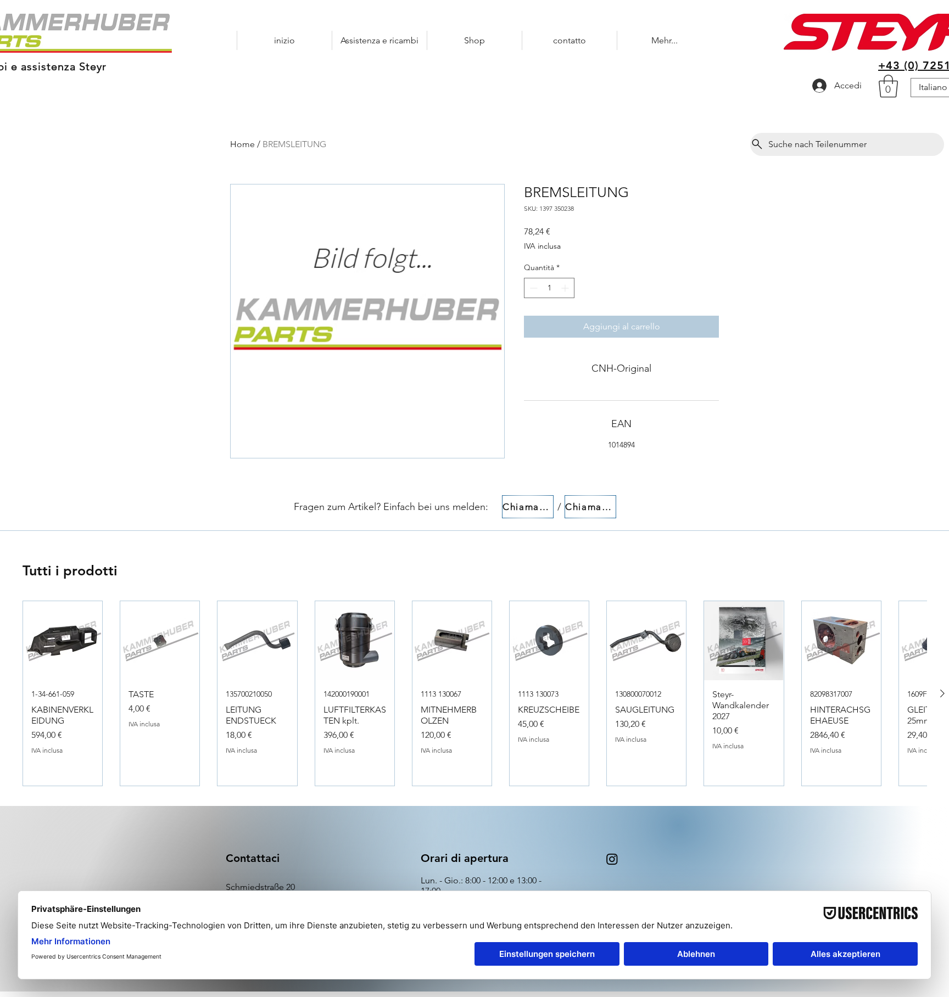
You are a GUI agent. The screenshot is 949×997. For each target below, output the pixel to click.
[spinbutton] (549, 288)
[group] (474, 693)
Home (242, 144)
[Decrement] (532, 288)
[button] (888, 86)
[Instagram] (612, 859)
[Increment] (566, 288)
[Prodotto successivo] (942, 693)
